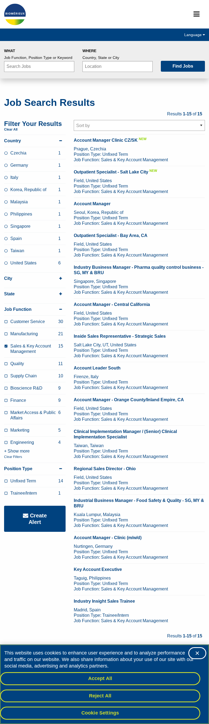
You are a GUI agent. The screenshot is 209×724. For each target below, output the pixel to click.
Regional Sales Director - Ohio (105, 468)
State (9, 294)
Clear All (10, 129)
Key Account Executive (98, 569)
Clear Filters (13, 457)
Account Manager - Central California (112, 304)
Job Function (18, 309)
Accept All (100, 678)
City (8, 278)
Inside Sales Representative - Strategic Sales (120, 336)
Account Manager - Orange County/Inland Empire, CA (129, 399)
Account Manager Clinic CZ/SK (106, 140)
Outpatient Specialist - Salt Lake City (111, 172)
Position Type (18, 468)
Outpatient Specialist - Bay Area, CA (110, 235)
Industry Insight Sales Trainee (104, 601)
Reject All (100, 695)
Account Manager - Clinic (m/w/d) (108, 537)
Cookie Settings (100, 713)
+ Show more (17, 451)
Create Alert (37, 519)
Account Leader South (97, 368)
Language (193, 35)
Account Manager (92, 203)
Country (12, 140)
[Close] (197, 653)
